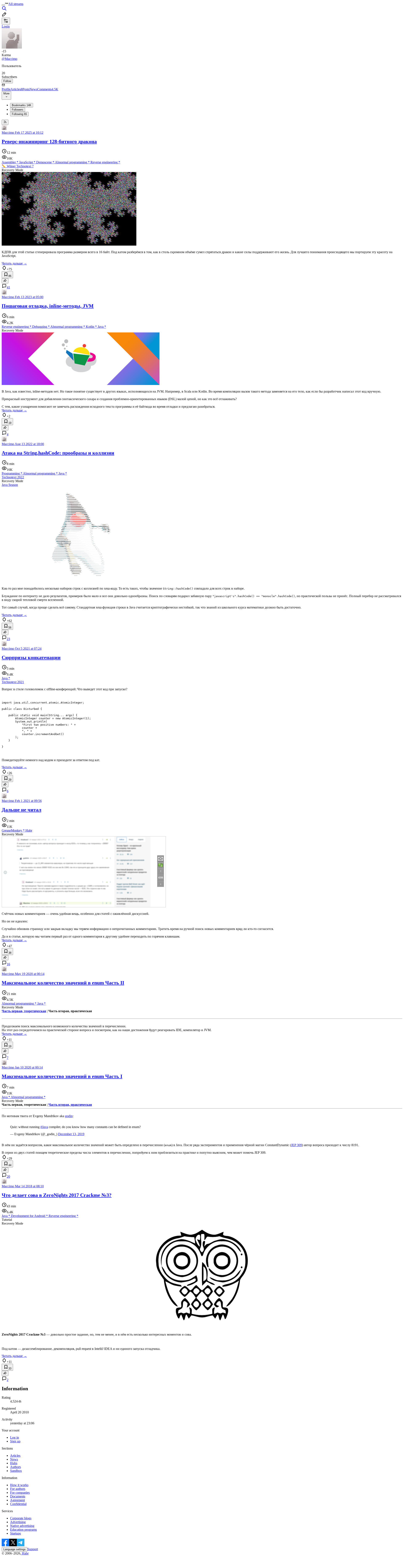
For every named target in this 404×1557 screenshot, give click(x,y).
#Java (44, 1127)
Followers (17, 109)
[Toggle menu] (3, 5)
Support (32, 1549)
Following (19, 114)
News (33, 89)
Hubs (13, 1463)
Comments (47, 89)
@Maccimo (9, 59)
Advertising (18, 1522)
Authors (15, 1467)
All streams (15, 4)
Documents (17, 1496)
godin (69, 1116)
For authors (17, 1489)
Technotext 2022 (13, 477)
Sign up (15, 1441)
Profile (6, 89)
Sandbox (16, 1470)
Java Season (10, 485)
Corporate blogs (20, 1518)
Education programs (23, 1529)
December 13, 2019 (71, 1134)
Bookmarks (21, 105)
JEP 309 (296, 1145)
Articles (17, 89)
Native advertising (22, 1526)
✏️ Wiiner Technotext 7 (18, 166)
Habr (25, 1553)
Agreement (17, 1500)
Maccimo (8, 132)
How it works (19, 1485)
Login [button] (6, 26)
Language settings (14, 1549)
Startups (15, 1533)
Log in (14, 1437)
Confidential (18, 1504)
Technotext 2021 (13, 682)
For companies (20, 1492)
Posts (26, 89)
